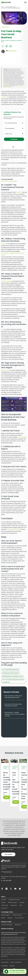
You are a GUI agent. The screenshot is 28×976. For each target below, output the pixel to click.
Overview (3, 899)
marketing (4, 97)
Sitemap (12, 966)
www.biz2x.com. (8, 872)
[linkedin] (6, 889)
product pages (6, 84)
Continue (14, 139)
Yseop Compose (6, 281)
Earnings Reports (5, 915)
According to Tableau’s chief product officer (12, 254)
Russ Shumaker (12, 50)
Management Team (14, 899)
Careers (3, 902)
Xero (2, 329)
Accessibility (4, 966)
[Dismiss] (26, 968)
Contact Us (4, 908)
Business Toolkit (6, 922)
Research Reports (17, 915)
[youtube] (15, 889)
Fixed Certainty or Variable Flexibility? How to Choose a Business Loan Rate (14, 714)
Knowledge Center (7, 912)
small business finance (13, 529)
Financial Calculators (6, 925)
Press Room (14, 905)
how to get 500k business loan (10, 669)
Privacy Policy (4, 962)
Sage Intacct (5, 370)
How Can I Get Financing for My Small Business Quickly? (13, 705)
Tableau (3, 244)
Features (22, 902)
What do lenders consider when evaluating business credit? (13, 696)
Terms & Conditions (15, 962)
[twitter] (11, 889)
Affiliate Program (12, 902)
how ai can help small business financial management (13, 681)
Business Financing (7, 929)
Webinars (10, 918)
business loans (6, 767)
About (3, 897)
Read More (6, 797)
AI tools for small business (9, 181)
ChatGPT (18, 192)
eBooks (3, 918)
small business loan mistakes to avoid (12, 676)
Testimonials (4, 905)
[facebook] (2, 889)
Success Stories (19, 918)
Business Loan (5, 27)
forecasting (21, 437)
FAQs (20, 905)
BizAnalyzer (18, 925)
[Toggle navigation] (25, 2)
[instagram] (20, 889)
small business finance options (10, 673)
